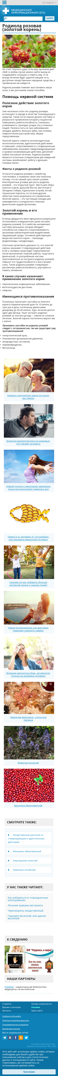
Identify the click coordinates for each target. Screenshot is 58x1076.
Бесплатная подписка (11, 1029)
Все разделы (48, 3)
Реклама (35, 1007)
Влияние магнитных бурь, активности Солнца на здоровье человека (28, 674)
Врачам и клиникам (11, 1007)
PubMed (9, 986)
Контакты (6, 1010)
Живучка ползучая (28, 762)
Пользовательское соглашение (15, 1024)
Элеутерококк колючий (25, 860)
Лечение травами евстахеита (25, 905)
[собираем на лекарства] (29, 959)
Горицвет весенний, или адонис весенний (27, 917)
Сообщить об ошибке (11, 1016)
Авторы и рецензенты (41, 1004)
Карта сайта (36, 1010)
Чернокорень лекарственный (25, 910)
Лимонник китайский (24, 869)
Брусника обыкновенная (28, 805)
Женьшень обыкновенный (27, 851)
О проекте (6, 1004)
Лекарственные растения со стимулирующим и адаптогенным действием (26, 838)
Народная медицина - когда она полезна (28, 718)
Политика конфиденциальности (15, 1020)
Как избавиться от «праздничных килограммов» (28, 899)
